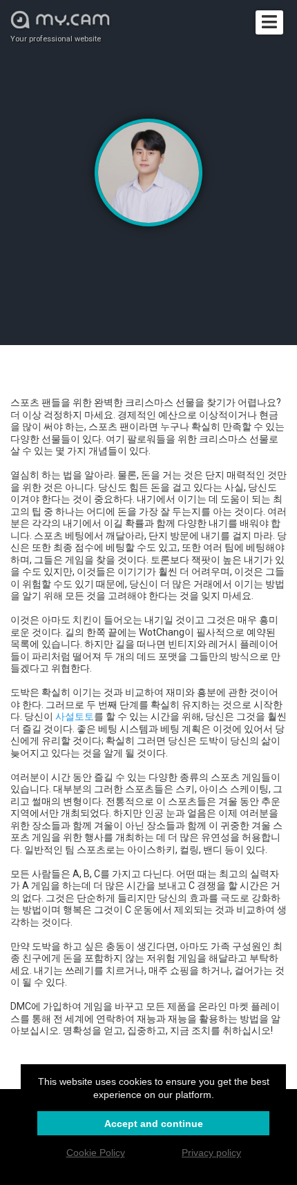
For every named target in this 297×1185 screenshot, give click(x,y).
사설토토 (74, 716)
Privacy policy (211, 1152)
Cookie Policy (95, 1152)
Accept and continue (153, 1123)
